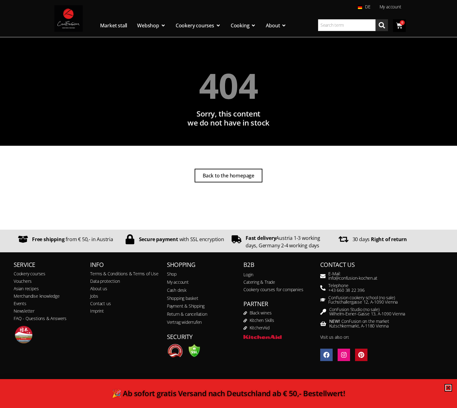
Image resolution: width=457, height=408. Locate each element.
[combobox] (347, 25)
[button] (13, 394)
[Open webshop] (163, 25)
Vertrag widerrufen (184, 322)
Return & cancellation (187, 314)
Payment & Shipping (186, 306)
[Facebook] (326, 355)
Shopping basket (182, 298)
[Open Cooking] (253, 25)
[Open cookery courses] (218, 25)
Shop (172, 274)
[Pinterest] (361, 355)
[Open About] (283, 25)
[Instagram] (344, 355)
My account (390, 7)
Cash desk (177, 290)
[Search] (382, 25)
